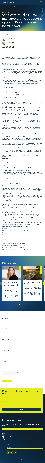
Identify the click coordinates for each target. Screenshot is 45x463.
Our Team (9, 439)
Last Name (4, 328)
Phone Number (6, 339)
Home (3, 6)
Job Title (4, 345)
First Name (5, 322)
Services (9, 433)
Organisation (5, 350)
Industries (9, 436)
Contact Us (9, 447)
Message (4, 361)
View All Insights (22, 304)
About (8, 444)
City (3, 356)
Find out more (22, 428)
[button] (44, 283)
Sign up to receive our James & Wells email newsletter (14, 377)
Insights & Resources (9, 6)
